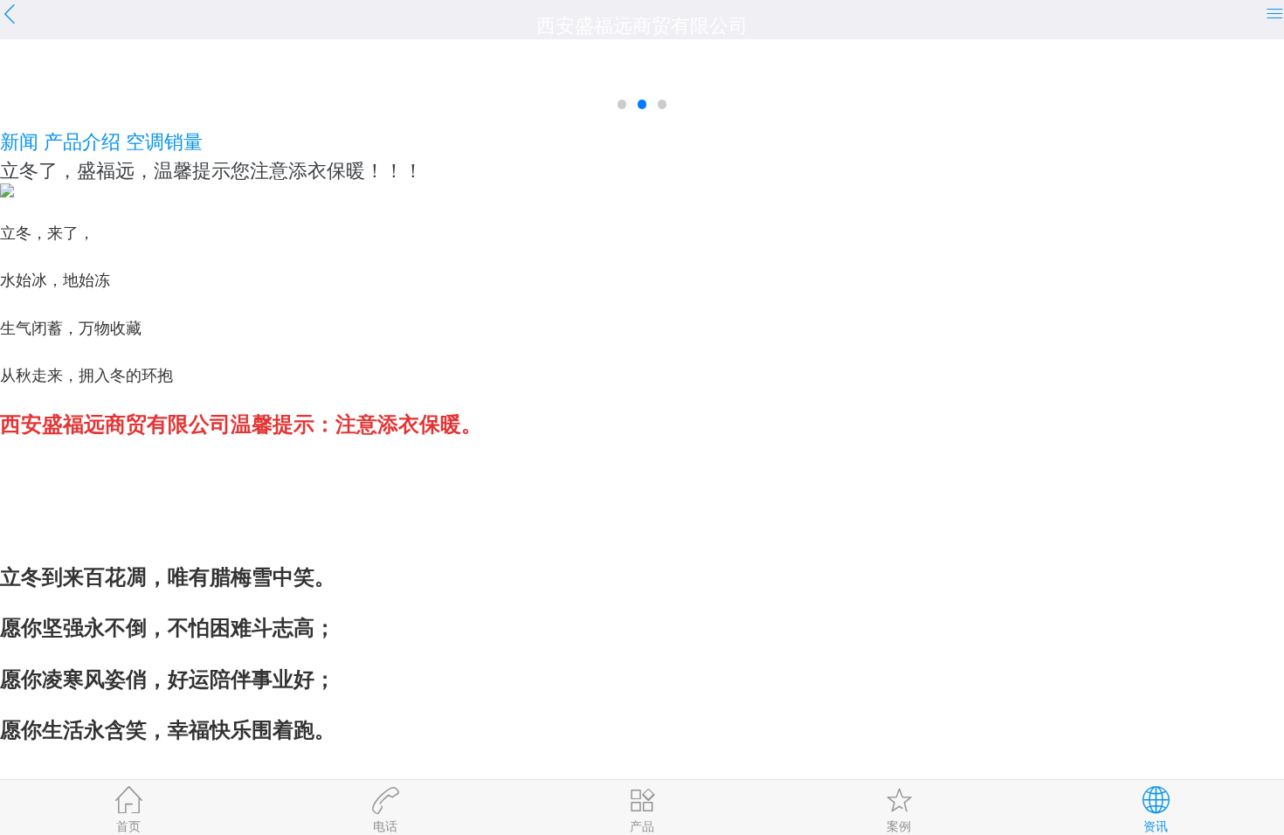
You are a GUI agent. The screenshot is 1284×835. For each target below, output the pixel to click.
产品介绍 (82, 140)
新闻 (19, 140)
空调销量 (164, 140)
